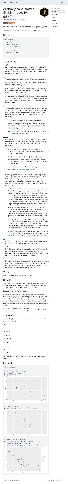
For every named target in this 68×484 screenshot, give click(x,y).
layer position (21, 169)
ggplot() (23, 85)
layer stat (14, 134)
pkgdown (58, 480)
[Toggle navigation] (62, 2)
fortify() (42, 90)
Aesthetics (55, 23)
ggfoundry (7, 2)
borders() (31, 267)
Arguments (55, 14)
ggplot (10, 373)
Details (54, 20)
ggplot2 (12, 367)
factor (31, 441)
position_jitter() (14, 151)
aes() (32, 67)
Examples (55, 26)
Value (53, 17)
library (6, 367)
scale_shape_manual (12, 445)
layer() (29, 174)
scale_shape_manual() (14, 296)
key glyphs (11, 236)
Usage (54, 11)
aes (20, 373)
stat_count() (12, 128)
